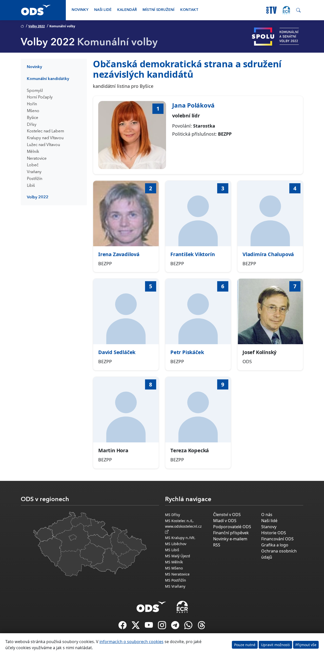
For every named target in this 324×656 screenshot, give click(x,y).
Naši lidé (103, 10)
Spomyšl (35, 91)
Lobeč (32, 165)
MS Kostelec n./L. (179, 520)
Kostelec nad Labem (45, 131)
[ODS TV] (149, 626)
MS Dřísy (172, 514)
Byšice (32, 118)
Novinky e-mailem (230, 539)
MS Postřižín (175, 580)
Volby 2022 (36, 26)
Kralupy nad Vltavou (45, 138)
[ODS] (151, 605)
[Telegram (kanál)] (175, 626)
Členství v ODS (227, 514)
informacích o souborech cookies (131, 641)
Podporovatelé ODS (232, 526)
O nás (266, 514)
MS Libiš (172, 549)
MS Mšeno (174, 568)
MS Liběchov (175, 543)
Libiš (31, 186)
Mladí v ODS (224, 520)
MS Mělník (174, 562)
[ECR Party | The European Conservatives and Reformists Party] (286, 10)
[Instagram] (162, 626)
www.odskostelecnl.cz (184, 526)
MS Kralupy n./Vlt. (180, 537)
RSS (216, 545)
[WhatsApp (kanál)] (188, 626)
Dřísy (31, 125)
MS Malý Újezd (177, 556)
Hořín (32, 104)
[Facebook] (123, 626)
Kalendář (127, 10)
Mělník (33, 152)
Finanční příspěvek (231, 533)
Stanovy (268, 526)
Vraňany (34, 172)
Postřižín (34, 179)
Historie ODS (273, 533)
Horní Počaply (40, 97)
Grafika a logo (274, 545)
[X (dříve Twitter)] (136, 626)
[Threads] (201, 626)
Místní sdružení (158, 10)
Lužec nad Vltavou (43, 145)
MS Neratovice (177, 574)
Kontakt (189, 10)
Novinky (80, 10)
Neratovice (37, 159)
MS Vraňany (175, 586)
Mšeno (33, 111)
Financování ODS (277, 539)
